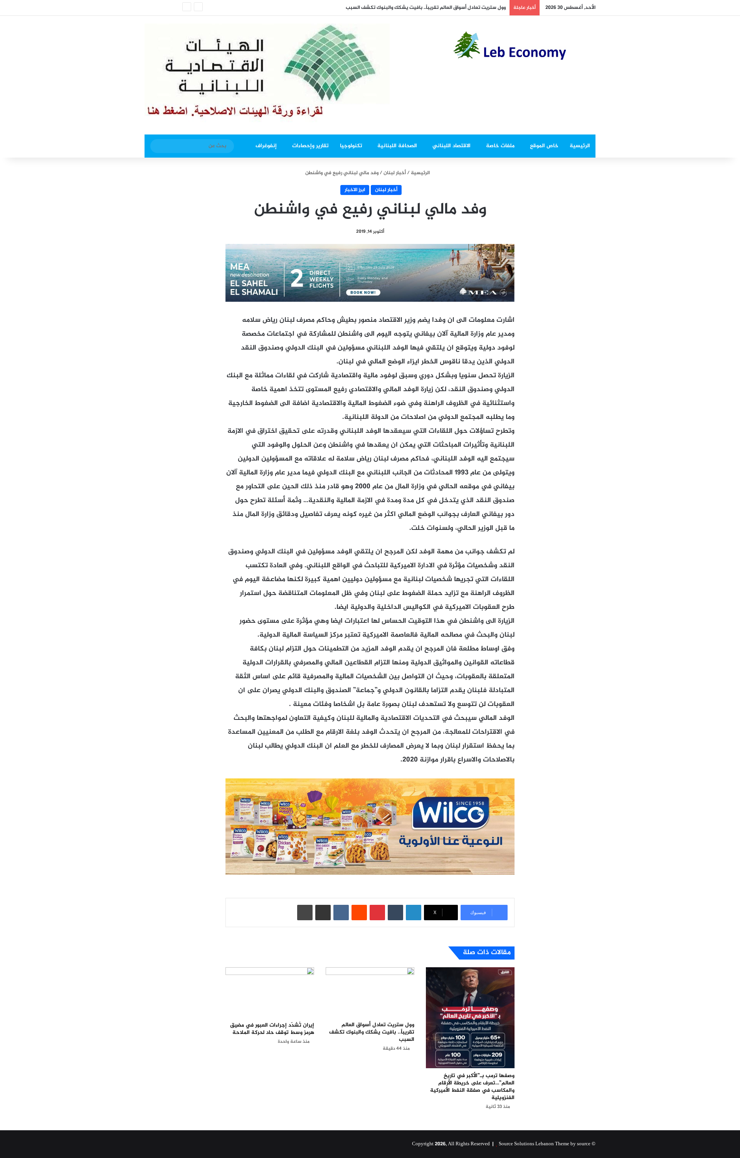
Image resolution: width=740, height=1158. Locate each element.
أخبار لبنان (394, 173)
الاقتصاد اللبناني (451, 145)
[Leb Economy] (524, 45)
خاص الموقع (544, 145)
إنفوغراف (266, 145)
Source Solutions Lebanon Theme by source (544, 1144)
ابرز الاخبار (355, 190)
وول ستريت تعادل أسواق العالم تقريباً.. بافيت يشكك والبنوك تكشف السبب (426, 7)
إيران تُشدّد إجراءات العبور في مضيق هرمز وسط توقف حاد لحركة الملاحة (272, 1029)
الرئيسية (580, 145)
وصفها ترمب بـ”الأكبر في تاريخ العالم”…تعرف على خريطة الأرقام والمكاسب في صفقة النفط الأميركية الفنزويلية (472, 1086)
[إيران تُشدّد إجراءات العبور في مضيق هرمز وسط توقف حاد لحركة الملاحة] (269, 992)
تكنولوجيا (351, 145)
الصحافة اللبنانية (397, 145)
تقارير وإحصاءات (310, 145)
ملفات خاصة (500, 145)
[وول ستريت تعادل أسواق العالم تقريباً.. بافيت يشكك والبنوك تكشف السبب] (370, 992)
